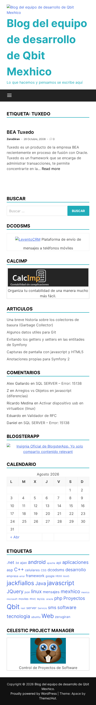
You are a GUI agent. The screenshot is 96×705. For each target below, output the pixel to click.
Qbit (13, 607)
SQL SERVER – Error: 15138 (59, 383)
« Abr (14, 537)
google (50, 576)
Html (59, 576)
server (31, 608)
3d (17, 563)
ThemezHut (47, 698)
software (66, 607)
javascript (60, 583)
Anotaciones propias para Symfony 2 (38, 359)
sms (52, 607)
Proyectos (74, 598)
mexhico (70, 591)
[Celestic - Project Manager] (48, 662)
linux (36, 591)
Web (48, 615)
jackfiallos (20, 582)
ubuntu (35, 617)
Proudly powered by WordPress (34, 693)
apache (51, 563)
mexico (85, 592)
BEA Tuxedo (20, 132)
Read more (51, 168)
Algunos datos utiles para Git (31, 332)
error (22, 576)
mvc (33, 599)
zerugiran (62, 617)
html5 (66, 576)
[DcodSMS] (27, 239)
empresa (12, 576)
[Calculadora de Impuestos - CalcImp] (48, 285)
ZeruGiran (13, 139)
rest (23, 608)
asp (10, 570)
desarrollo (75, 569)
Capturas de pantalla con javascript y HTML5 (45, 352)
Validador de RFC (42, 415)
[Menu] (9, 95)
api (58, 563)
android (37, 562)
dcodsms (56, 569)
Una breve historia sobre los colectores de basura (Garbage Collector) (43, 322)
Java (40, 583)
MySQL (41, 599)
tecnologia (18, 616)
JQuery (15, 591)
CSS (43, 570)
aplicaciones (75, 562)
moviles (24, 599)
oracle (49, 599)
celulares (32, 570)
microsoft (12, 599)
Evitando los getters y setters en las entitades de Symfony (45, 342)
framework (35, 575)
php (58, 598)
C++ (19, 569)
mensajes (51, 592)
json (27, 592)
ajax (23, 563)
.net (10, 562)
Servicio (42, 608)
